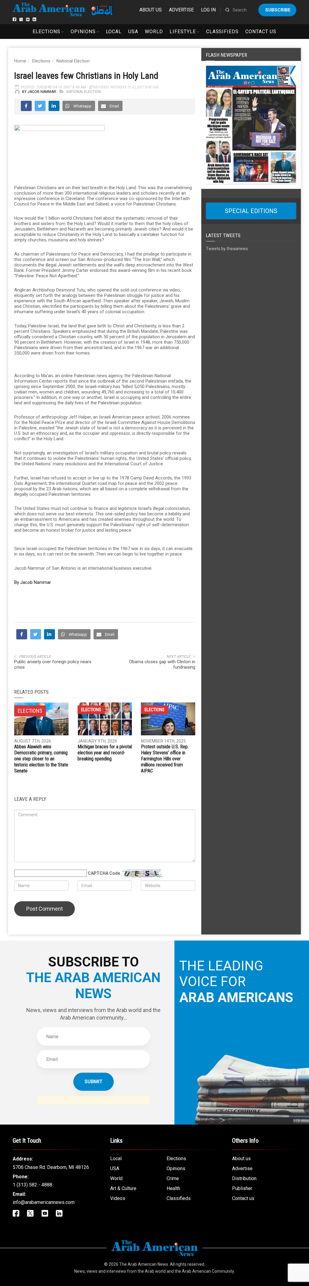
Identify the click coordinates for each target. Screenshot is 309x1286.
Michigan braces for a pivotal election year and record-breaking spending (105, 753)
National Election (73, 61)
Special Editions (251, 211)
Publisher (242, 1188)
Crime (173, 1178)
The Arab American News (143, 1264)
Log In (208, 10)
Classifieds (222, 31)
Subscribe (278, 10)
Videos (117, 1198)
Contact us (260, 31)
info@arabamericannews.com (44, 1202)
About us (150, 10)
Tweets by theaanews (227, 248)
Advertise (181, 10)
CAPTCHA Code (104, 873)
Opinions (83, 31)
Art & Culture (123, 1188)
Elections (46, 31)
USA (133, 31)
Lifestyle (183, 31)
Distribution (244, 1178)
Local (114, 31)
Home (20, 61)
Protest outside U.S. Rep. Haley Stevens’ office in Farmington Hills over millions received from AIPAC (165, 759)
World (154, 31)
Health (173, 1188)
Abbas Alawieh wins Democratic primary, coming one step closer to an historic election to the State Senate (41, 759)
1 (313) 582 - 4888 (32, 1185)
